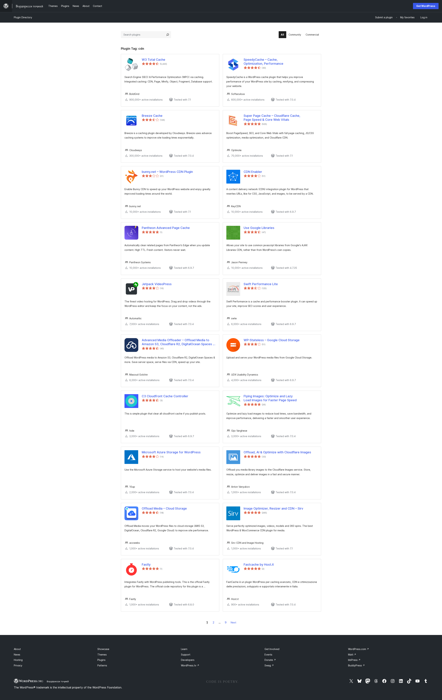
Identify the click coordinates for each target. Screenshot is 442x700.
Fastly (146, 564)
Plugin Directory (23, 17)
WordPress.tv (190, 665)
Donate (270, 659)
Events (268, 654)
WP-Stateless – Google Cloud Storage (272, 340)
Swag (269, 665)
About (17, 649)
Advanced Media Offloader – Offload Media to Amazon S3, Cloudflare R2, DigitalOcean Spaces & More (178, 342)
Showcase (103, 649)
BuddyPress (356, 665)
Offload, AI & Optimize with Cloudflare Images (277, 452)
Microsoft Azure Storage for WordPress (171, 452)
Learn (184, 649)
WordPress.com (358, 649)
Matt (352, 654)
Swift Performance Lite (261, 284)
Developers (187, 659)
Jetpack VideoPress (157, 284)
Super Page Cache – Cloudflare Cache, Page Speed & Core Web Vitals (272, 117)
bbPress (354, 659)
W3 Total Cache (153, 59)
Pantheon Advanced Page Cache (166, 228)
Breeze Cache (152, 115)
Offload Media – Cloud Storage (164, 508)
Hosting (18, 659)
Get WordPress (425, 5)
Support (185, 654)
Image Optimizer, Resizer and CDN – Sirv (273, 508)
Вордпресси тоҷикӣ (58, 681)
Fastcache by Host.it (259, 564)
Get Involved (272, 649)
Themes (102, 654)
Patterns (102, 665)
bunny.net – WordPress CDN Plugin (167, 172)
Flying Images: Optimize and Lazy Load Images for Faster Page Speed (270, 398)
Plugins (101, 659)
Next (233, 622)
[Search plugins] (167, 34)
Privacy (18, 665)
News (17, 654)
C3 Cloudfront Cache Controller (165, 396)
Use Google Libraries (259, 228)
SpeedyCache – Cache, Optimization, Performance (263, 61)
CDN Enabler (253, 172)
